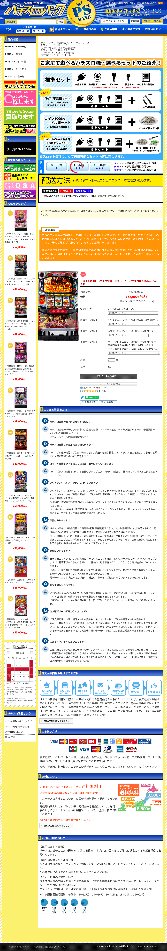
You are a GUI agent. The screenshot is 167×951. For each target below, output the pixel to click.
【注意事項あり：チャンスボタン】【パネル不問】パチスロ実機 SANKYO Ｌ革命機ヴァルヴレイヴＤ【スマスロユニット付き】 (20, 623)
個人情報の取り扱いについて (19, 947)
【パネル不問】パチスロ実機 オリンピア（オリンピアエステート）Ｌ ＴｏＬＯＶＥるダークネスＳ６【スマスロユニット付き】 (20, 237)
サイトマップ (62, 947)
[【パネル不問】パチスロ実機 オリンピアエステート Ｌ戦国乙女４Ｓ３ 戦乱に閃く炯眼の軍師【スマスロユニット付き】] (21, 307)
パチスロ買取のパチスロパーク (19, 721)
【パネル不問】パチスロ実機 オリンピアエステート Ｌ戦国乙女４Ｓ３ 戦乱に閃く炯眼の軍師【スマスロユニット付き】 (20, 325)
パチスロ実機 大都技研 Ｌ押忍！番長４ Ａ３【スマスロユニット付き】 (20, 581)
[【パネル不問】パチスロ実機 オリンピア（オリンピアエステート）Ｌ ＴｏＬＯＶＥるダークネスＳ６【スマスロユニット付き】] (21, 220)
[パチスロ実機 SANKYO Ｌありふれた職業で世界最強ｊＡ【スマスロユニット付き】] (21, 524)
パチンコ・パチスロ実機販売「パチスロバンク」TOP (64, 42)
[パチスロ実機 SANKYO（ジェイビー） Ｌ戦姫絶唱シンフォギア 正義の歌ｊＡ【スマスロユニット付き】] (21, 481)
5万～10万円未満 (67, 47)
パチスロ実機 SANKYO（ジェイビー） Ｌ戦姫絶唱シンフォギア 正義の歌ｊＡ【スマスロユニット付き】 (19, 498)
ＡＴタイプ (68, 50)
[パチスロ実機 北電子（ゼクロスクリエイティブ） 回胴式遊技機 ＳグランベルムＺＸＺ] (21, 397)
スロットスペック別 (50, 50)
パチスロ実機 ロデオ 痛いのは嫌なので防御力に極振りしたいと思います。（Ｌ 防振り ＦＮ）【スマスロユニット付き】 (20, 370)
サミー (67, 45)
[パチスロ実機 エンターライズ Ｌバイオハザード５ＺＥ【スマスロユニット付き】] (21, 439)
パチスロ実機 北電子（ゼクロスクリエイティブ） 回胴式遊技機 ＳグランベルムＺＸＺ (20, 414)
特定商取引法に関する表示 (43, 947)
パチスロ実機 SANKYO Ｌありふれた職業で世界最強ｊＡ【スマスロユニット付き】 (20, 540)
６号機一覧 (68, 52)
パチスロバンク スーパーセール (56, 55)
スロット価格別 (48, 47)
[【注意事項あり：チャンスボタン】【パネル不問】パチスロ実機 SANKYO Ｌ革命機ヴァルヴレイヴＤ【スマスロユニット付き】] (21, 605)
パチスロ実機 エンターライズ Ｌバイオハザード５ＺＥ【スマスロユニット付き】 (20, 456)
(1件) (104, 391)
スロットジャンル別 (50, 52)
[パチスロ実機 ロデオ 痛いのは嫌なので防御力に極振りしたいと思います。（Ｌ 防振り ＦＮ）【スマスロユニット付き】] (21, 352)
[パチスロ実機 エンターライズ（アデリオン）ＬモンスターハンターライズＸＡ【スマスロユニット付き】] (21, 265)
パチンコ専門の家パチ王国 (17, 726)
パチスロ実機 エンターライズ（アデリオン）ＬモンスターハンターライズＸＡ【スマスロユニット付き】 (20, 281)
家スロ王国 (10, 737)
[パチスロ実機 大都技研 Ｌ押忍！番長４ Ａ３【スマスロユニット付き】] (21, 566)
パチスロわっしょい (14, 731)
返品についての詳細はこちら (95, 387)
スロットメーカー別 (50, 45)
